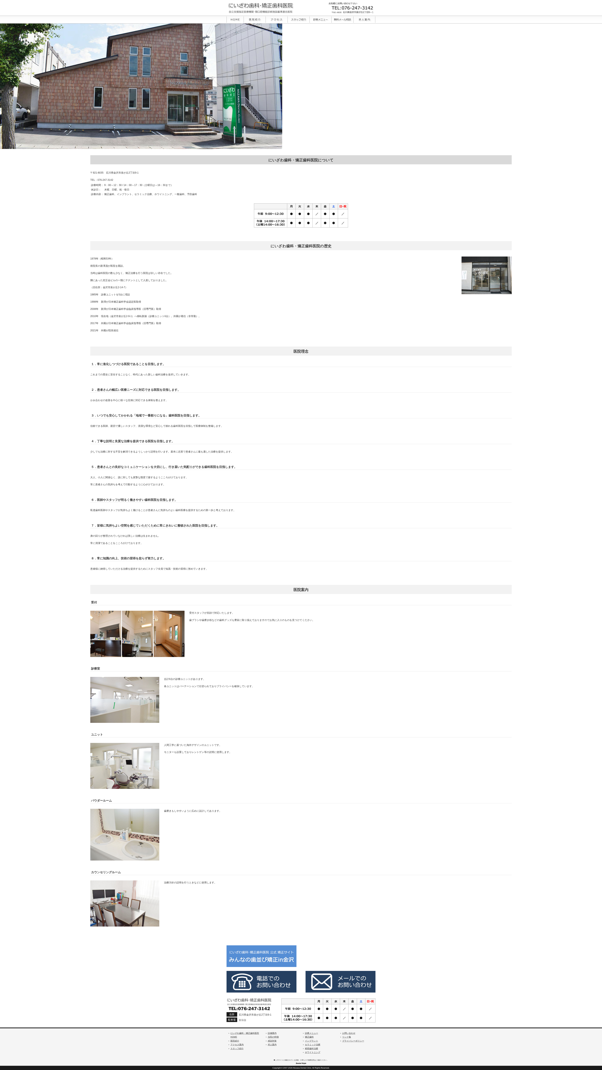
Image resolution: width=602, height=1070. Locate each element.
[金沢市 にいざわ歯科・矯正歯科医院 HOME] (235, 22)
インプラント (311, 1041)
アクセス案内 (237, 1045)
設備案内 (272, 1033)
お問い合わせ (348, 1033)
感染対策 (272, 1041)
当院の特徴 (273, 1037)
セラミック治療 (312, 1045)
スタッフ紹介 (237, 1048)
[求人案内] (364, 22)
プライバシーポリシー (353, 1041)
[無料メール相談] (342, 22)
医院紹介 (234, 1041)
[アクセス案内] (277, 22)
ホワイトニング (312, 1052)
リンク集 (346, 1037)
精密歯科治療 (311, 1048)
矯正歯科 (309, 1037)
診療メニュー (311, 1033)
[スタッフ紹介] (298, 22)
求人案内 (272, 1045)
